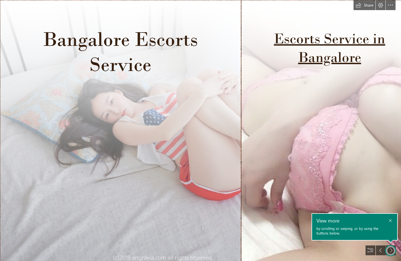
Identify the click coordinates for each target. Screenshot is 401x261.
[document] (200, 130)
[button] (364, 5)
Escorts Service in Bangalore (329, 47)
